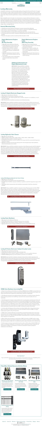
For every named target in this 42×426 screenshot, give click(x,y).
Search (27, 2)
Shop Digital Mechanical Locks (21, 88)
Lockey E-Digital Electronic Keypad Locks (21, 108)
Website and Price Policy (21, 421)
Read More (8, 389)
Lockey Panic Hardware (22, 226)
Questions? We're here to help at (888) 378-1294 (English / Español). (27, 0)
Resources (14, 421)
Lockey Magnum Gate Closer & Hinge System (21, 196)
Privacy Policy (29, 421)
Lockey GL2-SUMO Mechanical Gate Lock (21, 351)
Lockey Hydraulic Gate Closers (21, 156)
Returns (38, 421)
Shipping (34, 421)
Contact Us (22, 361)
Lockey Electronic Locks (22, 263)
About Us (4, 421)
